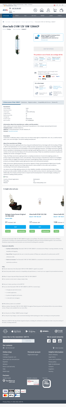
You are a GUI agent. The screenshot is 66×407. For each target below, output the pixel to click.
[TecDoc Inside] (13, 380)
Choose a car (44, 40)
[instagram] (54, 341)
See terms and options (42, 88)
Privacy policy (52, 362)
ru (59, 5)
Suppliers (51, 369)
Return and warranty (18, 4)
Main (10, 11)
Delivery (10, 4)
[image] (15, 202)
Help (26, 4)
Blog (15, 5)
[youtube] (60, 341)
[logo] (6, 10)
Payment (5, 4)
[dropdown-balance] (61, 10)
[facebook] (49, 341)
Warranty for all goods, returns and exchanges (57, 87)
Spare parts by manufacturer (11, 359)
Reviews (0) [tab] (54, 102)
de (62, 5)
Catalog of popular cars (9, 357)
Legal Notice (52, 357)
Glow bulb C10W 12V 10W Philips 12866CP (45, 22)
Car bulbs (8, 22)
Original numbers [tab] (32, 102)
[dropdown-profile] (48, 10)
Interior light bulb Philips (27, 22)
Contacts (30, 4)
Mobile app (6, 371)
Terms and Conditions (55, 359)
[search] (35, 10)
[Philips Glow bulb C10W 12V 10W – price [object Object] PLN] (17, 44)
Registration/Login (33, 354)
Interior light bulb (16, 22)
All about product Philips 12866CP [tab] (11, 102)
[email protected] (13, 131)
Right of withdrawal (54, 364)
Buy (15, 227)
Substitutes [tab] (24, 102)
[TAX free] (46, 383)
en (54, 5)
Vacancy (51, 371)
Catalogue (6, 354)
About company (53, 354)
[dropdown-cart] (55, 10)
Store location (59, 348)
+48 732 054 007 (10, 348)
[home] (3, 21)
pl (57, 5)
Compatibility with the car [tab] (44, 102)
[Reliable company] (33, 382)
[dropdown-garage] (41, 10)
